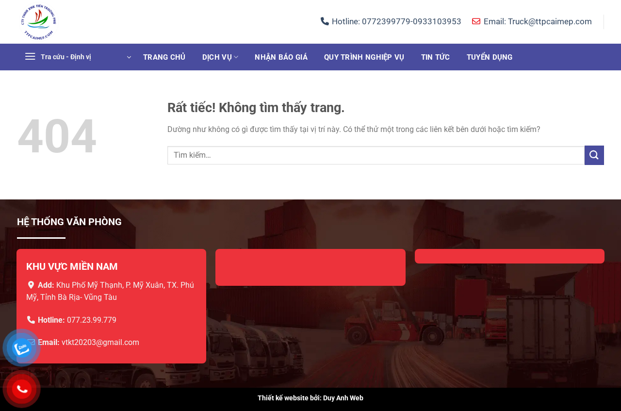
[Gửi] (594, 155)
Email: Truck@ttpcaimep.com (536, 21)
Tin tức (435, 57)
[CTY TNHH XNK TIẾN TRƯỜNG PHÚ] (65, 22)
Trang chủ (164, 57)
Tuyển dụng (490, 57)
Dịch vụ (217, 57)
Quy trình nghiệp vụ (364, 57)
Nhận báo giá (281, 57)
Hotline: (395, 21)
